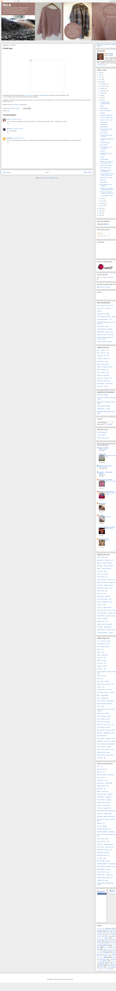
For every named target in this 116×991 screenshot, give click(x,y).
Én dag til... (103, 151)
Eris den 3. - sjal (101, 668)
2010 (100, 213)
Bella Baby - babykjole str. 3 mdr (105, 732)
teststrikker (107, 962)
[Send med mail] (24, 108)
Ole (102, 950)
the (113, 962)
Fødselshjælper (104, 159)
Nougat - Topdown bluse (103, 805)
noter (98, 950)
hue (115, 939)
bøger (106, 930)
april (101, 198)
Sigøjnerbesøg (104, 108)
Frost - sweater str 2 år (103, 372)
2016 (100, 75)
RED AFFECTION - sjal (103, 855)
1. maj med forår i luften (106, 195)
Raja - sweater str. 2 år (103, 350)
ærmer (103, 968)
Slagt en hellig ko (104, 447)
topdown (102, 964)
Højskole (107, 941)
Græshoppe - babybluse (103, 721)
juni (101, 98)
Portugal (105, 952)
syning (112, 960)
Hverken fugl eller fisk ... (106, 466)
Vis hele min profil (101, 64)
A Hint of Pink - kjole (102, 557)
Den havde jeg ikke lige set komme (106, 129)
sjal (114, 954)
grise (114, 938)
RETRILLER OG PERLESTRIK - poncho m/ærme (105, 338)
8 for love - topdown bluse (104, 808)
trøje (109, 964)
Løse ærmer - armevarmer (104, 308)
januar (102, 205)
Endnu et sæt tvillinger (106, 165)
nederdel (105, 949)
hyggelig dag (43, 95)
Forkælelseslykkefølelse (106, 115)
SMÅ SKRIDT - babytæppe (104, 797)
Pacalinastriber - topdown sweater (106, 615)
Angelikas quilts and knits (106, 491)
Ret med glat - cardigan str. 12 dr (106, 738)
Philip (107, 950)
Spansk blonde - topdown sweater (106, 629)
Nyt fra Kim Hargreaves (106, 177)
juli (101, 95)
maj (101, 100)
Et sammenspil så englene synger (105, 102)
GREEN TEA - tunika (102, 880)
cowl (114, 931)
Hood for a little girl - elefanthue (105, 774)
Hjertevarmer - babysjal (103, 596)
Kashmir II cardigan (102, 618)
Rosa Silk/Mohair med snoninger (106, 148)
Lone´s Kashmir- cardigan (104, 641)
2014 (100, 79)
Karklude (99, 311)
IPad (100, 942)
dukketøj (107, 933)
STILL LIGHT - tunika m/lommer (105, 847)
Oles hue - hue (101, 772)
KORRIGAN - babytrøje (103, 852)
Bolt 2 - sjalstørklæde (102, 695)
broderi (100, 930)
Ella (98, 934)
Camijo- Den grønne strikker (107, 527)
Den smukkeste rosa (105, 167)
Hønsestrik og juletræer (105, 479)
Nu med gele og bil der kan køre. (106, 135)
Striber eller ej (103, 182)
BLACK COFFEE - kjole (103, 872)
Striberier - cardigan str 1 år (104, 378)
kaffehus (110, 942)
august (102, 93)
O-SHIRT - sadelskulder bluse (105, 844)
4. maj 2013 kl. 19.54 (15, 119)
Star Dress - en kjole (102, 386)
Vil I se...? (107, 540)
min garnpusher (28, 95)
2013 (100, 82)
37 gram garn (103, 122)
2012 (100, 208)
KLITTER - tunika (101, 858)
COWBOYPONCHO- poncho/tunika (106, 863)
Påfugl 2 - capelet (101, 660)
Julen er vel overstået (110, 481)
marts (102, 201)
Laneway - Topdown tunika (104, 607)
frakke (102, 936)
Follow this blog (102, 893)
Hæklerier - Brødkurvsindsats (105, 367)
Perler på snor (104, 132)
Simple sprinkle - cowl (103, 785)
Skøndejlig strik (104, 126)
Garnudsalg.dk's (16, 104)
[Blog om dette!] (25, 108)
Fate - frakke (100, 706)
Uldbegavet (10, 138)
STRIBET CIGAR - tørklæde (104, 341)
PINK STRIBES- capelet (103, 861)
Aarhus (109, 968)
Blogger (71, 979)
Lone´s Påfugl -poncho (103, 646)
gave (106, 938)
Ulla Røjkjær (109, 53)
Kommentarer (103, 236)
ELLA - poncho (101, 777)
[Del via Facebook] (28, 108)
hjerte (109, 939)
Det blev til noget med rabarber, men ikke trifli (107, 192)
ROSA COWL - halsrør (103, 326)
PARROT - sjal (101, 823)
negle (110, 949)
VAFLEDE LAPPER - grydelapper (106, 831)
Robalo (102, 106)
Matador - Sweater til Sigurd (104, 563)
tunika (101, 965)
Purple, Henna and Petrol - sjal (105, 684)
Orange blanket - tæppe (103, 752)
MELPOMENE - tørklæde (103, 869)
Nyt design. (108, 516)
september (103, 91)
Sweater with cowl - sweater (104, 689)
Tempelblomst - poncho (103, 643)
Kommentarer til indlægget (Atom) (50, 177)
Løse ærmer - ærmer (102, 361)
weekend (99, 968)
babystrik (109, 928)
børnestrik (113, 930)
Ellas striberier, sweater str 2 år (105, 305)
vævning (113, 967)
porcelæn (99, 952)
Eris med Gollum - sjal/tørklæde (105, 700)
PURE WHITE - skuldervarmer (105, 332)
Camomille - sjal (101, 757)
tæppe (108, 965)
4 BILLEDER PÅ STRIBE (103, 406)
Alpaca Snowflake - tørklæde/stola (106, 744)
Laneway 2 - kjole (101, 571)
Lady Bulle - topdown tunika (104, 813)
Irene (8, 119)
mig (98, 949)
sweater (104, 961)
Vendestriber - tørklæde (103, 314)
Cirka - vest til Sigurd (102, 574)
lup (104, 947)
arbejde (102, 928)
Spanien (114, 955)
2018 (100, 72)
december (103, 84)
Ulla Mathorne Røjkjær (101, 277)
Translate (109, 424)
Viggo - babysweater (102, 655)
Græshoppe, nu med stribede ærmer (105, 170)
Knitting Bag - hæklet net (103, 802)
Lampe (111, 944)
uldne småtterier (103, 467)
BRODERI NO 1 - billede (103, 408)
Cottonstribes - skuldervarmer (105, 383)
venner (101, 967)
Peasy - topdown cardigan (104, 716)
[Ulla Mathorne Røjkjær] (97, 279)
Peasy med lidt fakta (105, 110)
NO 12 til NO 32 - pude (103, 841)
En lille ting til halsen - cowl (104, 319)
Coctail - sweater (101, 675)
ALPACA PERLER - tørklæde (104, 329)
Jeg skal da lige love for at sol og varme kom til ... (107, 174)
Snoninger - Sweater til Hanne (105, 565)
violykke (101, 515)
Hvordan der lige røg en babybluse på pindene (106, 188)
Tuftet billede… (102, 475)
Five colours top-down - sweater (105, 692)
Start (47, 172)
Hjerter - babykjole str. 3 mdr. (105, 602)
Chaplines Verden (104, 539)
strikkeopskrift (102, 959)
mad (108, 947)
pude (113, 952)
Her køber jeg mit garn (103, 437)
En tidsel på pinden (105, 142)
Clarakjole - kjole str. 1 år (103, 358)
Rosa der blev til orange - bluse (105, 755)
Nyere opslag (7, 172)
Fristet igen (103, 179)
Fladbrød (102, 113)
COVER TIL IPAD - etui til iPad (105, 334)
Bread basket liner (102, 735)
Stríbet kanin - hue (102, 769)
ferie (114, 934)
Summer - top (100, 687)
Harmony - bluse (101, 593)
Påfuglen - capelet (102, 666)
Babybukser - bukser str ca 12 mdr (106, 741)
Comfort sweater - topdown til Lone (106, 579)
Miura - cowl (100, 649)
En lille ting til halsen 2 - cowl (104, 588)
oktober (102, 88)
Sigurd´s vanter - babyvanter (104, 624)
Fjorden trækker (103, 449)
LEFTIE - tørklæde (102, 826)
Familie (103, 934)
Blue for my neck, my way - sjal (105, 724)
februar (102, 203)
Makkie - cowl (100, 652)
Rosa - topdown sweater (103, 719)
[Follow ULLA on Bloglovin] (103, 224)
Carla (107, 931)
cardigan (99, 931)
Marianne (9, 128)
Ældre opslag (87, 172)
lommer (114, 945)
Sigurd (103, 954)
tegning (100, 962)
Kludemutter (102, 454)
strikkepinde (113, 959)
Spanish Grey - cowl (102, 621)
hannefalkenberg (101, 939)
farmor (109, 934)
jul (104, 942)
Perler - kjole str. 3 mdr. (103, 353)
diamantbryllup (100, 933)
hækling (99, 941)
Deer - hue (100, 766)
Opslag (101, 233)
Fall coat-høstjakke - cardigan (105, 632)
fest (98, 936)
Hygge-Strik (102, 503)
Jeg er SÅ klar (104, 145)
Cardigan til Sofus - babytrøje (105, 794)
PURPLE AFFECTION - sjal (104, 849)
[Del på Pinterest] (30, 108)
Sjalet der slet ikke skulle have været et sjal (106, 162)
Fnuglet (102, 157)
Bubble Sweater (109, 528)
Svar (8, 123)
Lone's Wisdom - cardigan (104, 799)
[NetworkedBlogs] (101, 892)
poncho (113, 950)
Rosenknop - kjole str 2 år (104, 380)
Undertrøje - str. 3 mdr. (103, 355)
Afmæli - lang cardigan (103, 364)
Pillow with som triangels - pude (105, 749)
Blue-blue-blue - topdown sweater (106, 730)
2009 (100, 215)
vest (108, 967)
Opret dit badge (110, 277)
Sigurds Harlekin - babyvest (104, 703)
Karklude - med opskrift (103, 375)
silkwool (109, 954)
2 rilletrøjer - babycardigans (104, 627)
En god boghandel (102, 432)
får (107, 936)
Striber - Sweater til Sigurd (104, 568)
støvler (98, 960)
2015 (100, 77)
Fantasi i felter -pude (102, 838)
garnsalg (99, 938)
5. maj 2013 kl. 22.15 (18, 138)
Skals (98, 955)
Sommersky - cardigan (103, 681)
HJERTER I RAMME (102, 394)
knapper (105, 944)
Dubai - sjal (100, 678)
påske (98, 954)
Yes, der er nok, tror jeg (106, 119)
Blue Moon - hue (101, 788)
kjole (100, 944)
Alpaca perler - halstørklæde (104, 783)
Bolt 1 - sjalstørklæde (102, 698)
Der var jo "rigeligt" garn (106, 117)
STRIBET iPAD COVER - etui (104, 877)
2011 (100, 210)
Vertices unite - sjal (102, 590)
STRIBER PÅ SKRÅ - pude (104, 829)
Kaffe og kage (103, 124)
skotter (106, 955)
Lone (98, 947)
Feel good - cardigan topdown (105, 585)
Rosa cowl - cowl (101, 663)
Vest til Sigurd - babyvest (103, 727)
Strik (105, 957)
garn (9, 110)
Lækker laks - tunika (102, 780)
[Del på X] (27, 108)
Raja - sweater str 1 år (103, 369)
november (103, 86)
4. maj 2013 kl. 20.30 (17, 128)
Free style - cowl (101, 657)
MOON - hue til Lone (102, 791)
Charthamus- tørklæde (103, 713)
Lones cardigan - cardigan (104, 746)
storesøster (99, 957)
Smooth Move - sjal (102, 577)
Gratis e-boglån (101, 435)
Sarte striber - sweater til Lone (105, 560)
